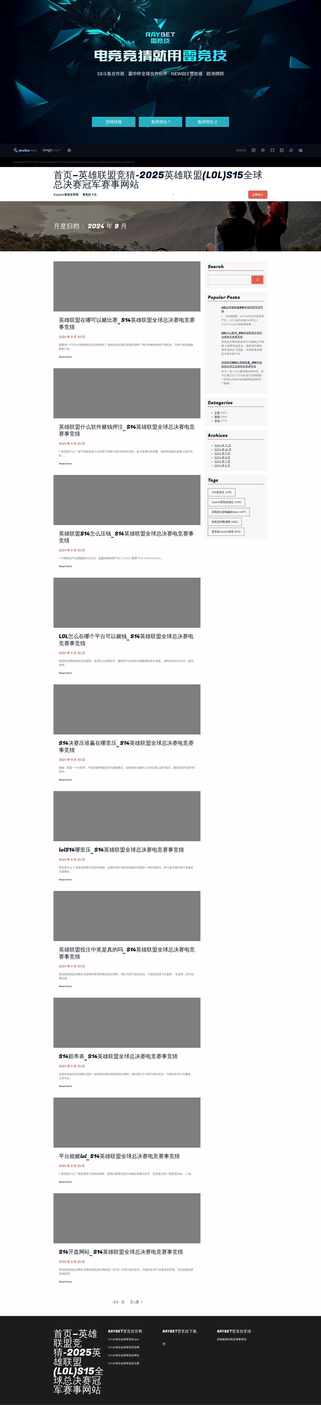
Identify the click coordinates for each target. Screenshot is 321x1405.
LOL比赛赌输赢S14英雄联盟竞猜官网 (242, 309)
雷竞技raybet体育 (226, 531)
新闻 (217, 416)
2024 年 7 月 (222, 461)
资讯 (217, 420)
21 (123, 1302)
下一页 (136, 1302)
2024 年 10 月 (223, 449)
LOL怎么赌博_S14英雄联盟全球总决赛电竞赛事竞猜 (241, 335)
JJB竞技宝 (222, 492)
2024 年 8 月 (222, 457)
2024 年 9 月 (222, 453)
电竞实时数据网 (225, 521)
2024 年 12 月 (223, 445)
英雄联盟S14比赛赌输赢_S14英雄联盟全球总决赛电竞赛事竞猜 (241, 365)
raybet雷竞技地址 (226, 502)
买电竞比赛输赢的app (229, 512)
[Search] (257, 280)
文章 (217, 412)
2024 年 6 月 (222, 465)
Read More (65, 357)
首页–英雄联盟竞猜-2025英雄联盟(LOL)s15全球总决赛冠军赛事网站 (158, 180)
